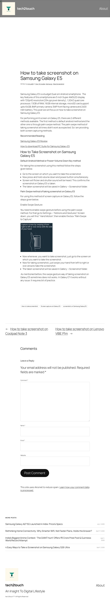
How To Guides (40, 84)
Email (22, 440)
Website (23, 455)
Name (22, 425)
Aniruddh (31, 84)
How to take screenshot (30, 306)
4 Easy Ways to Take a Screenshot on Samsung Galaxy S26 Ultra (37, 547)
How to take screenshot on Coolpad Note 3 (26, 331)
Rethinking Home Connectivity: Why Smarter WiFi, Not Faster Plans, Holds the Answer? (48, 531)
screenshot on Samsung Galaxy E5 (75, 306)
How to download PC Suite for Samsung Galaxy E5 (45, 146)
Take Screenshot (58, 84)
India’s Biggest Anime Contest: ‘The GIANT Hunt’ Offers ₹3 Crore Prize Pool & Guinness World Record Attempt (48, 539)
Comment (24, 380)
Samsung (49, 84)
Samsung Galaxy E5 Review (34, 141)
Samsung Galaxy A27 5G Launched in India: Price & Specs (34, 524)
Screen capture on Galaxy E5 (50, 306)
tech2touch (25, 8)
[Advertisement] (55, 40)
